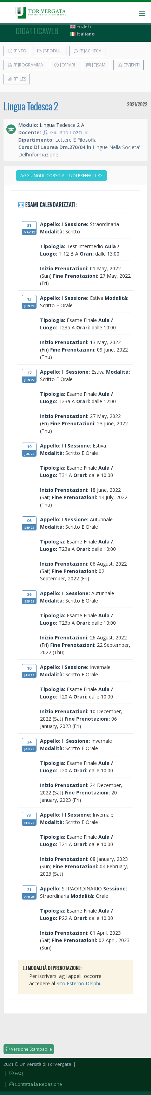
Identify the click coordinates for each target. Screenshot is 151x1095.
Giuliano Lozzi (66, 132)
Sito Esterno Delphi (78, 983)
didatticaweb (37, 30)
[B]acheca (89, 51)
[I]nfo (19, 51)
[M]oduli (52, 51)
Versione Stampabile (31, 1049)
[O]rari (67, 65)
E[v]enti (131, 65)
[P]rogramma (28, 65)
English (83, 27)
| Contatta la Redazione (33, 1084)
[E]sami (98, 65)
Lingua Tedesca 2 (31, 106)
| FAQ (13, 1073)
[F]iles (19, 79)
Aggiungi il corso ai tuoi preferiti (58, 176)
